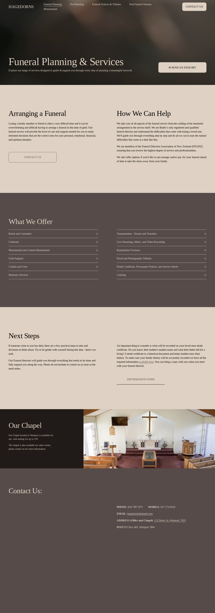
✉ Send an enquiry (182, 67)
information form (140, 379)
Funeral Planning (53, 4)
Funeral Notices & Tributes (106, 4)
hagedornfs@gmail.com (140, 513)
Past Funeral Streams (140, 4)
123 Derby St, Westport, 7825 (170, 520)
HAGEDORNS (21, 6)
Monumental (50, 9)
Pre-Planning (77, 4)
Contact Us (194, 6)
